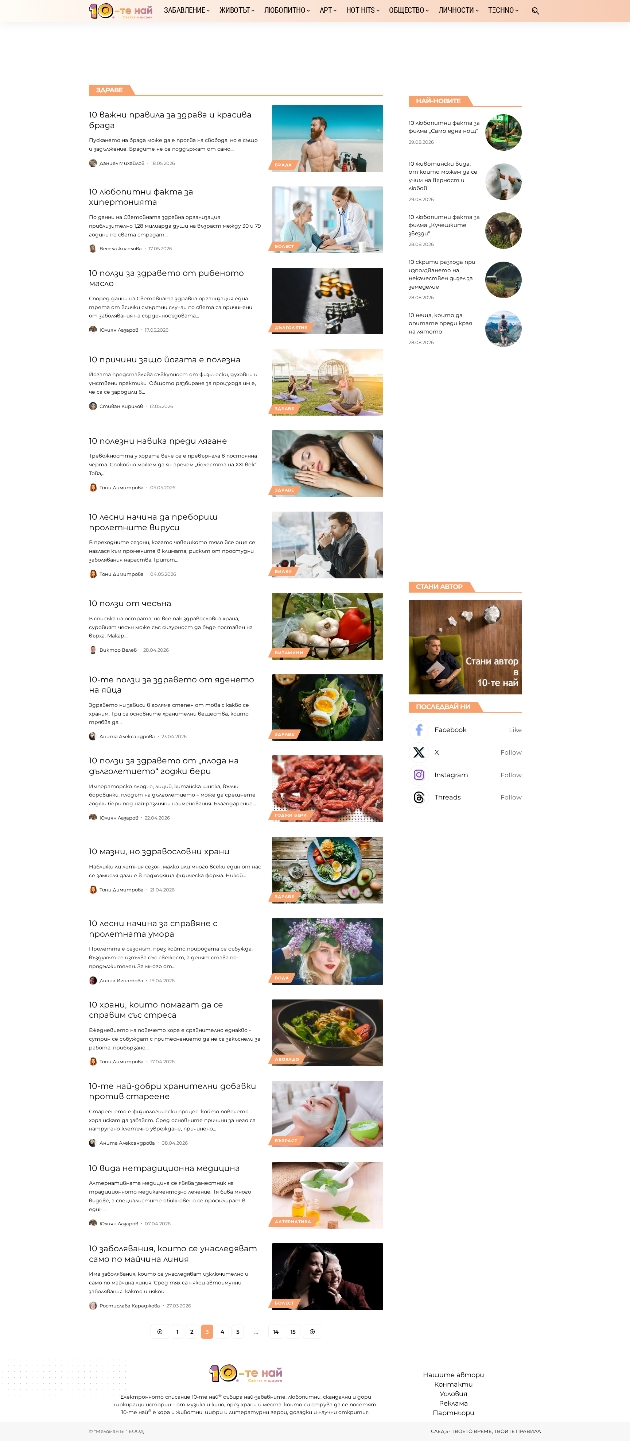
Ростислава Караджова (130, 1306)
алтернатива (293, 1221)
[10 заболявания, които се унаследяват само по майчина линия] (327, 1276)
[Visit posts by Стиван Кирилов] (93, 406)
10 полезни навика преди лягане (158, 441)
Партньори (453, 1413)
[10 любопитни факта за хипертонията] (327, 219)
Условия (453, 1394)
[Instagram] (465, 775)
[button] (535, 11)
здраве (284, 408)
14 (276, 1331)
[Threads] (465, 797)
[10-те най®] (120, 11)
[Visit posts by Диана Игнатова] (93, 980)
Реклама (453, 1403)
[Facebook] (465, 730)
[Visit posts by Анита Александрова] (93, 736)
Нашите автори (453, 1375)
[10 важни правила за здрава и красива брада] (327, 138)
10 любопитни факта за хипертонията (141, 197)
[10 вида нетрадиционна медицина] (327, 1195)
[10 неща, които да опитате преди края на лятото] (503, 329)
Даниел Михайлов (122, 163)
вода (282, 977)
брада (283, 164)
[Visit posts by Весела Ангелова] (93, 248)
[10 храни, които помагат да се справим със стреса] (327, 1032)
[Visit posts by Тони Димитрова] (93, 487)
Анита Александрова (127, 736)
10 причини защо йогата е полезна (165, 360)
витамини (289, 652)
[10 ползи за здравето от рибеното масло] (327, 301)
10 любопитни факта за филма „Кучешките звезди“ (444, 225)
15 (293, 1331)
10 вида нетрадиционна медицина (164, 1168)
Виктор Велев (118, 650)
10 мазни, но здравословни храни (159, 851)
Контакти (453, 1384)
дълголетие (291, 327)
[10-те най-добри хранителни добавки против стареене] (327, 1114)
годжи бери (291, 815)
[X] (465, 752)
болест (284, 246)
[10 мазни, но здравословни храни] (327, 870)
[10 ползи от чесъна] (327, 626)
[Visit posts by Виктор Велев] (93, 650)
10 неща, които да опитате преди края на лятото (440, 323)
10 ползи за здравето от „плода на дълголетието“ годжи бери (164, 766)
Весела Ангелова (121, 248)
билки (283, 571)
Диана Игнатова (121, 980)
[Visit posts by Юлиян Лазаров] (93, 330)
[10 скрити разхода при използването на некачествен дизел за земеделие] (503, 280)
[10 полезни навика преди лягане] (327, 463)
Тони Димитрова (122, 487)
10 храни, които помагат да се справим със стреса (156, 1010)
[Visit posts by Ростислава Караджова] (93, 1306)
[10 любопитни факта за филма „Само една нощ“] (503, 132)
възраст (286, 1140)
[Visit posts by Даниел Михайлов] (93, 163)
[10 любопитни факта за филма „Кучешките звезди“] (503, 230)
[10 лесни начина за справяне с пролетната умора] (327, 951)
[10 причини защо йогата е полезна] (327, 382)
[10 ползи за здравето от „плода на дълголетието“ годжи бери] (327, 788)
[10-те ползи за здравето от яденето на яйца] (327, 707)
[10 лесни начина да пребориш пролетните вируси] (327, 545)
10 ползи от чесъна (130, 603)
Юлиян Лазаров (119, 330)
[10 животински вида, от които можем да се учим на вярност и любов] (503, 181)
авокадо (287, 1059)
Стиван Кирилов (121, 406)
